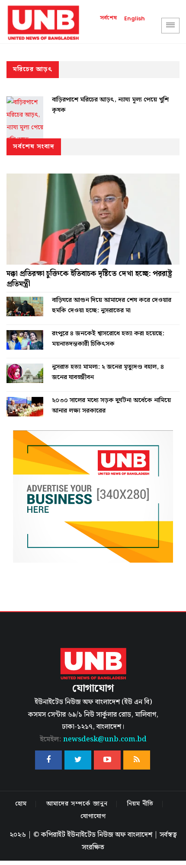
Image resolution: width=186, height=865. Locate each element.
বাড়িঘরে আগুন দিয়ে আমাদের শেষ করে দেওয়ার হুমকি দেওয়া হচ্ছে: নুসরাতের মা (111, 305)
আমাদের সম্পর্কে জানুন (77, 804)
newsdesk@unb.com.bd (93, 739)
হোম (21, 804)
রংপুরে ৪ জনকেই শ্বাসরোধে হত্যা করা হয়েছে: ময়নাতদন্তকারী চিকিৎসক (108, 338)
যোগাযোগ (93, 816)
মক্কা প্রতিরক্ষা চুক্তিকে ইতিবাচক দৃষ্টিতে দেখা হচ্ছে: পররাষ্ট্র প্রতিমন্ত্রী (89, 279)
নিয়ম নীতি (140, 804)
